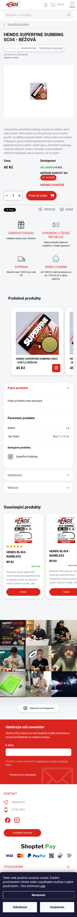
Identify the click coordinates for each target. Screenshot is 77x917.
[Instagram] (16, 819)
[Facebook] (7, 819)
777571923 (18, 809)
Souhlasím (57, 907)
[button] (7, 342)
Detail (23, 592)
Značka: (11, 58)
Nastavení (38, 895)
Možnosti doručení (52, 184)
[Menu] (72, 4)
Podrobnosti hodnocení (51, 48)
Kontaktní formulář (22, 833)
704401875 (18, 802)
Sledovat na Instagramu (42, 708)
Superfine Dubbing (26, 456)
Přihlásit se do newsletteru (23, 775)
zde (42, 886)
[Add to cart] (56, 368)
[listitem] (37, 341)
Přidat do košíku (38, 195)
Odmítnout (20, 907)
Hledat (68, 15)
